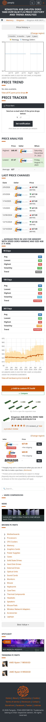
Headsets (11, 598)
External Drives (13, 568)
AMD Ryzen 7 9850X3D (19, 662)
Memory (10, 545)
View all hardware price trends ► (16, 378)
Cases (9, 556)
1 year (28, 36)
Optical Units (12, 571)
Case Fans (11, 590)
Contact (35, 702)
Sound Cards (12, 575)
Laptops (10, 616)
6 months (20, 36)
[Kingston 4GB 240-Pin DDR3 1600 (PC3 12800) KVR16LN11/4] (8, 402)
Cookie (36, 698)
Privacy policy (25, 698)
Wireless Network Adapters (18, 609)
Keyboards (11, 586)
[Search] (32, 3)
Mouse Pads (12, 605)
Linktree (37, 705)
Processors (12, 538)
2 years (35, 36)
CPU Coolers (12, 542)
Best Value (22, 624)
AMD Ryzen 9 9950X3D (20, 672)
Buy (39, 444)
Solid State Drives (14, 560)
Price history (22, 27)
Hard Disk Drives (14, 564)
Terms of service (13, 702)
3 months (12, 36)
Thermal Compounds (16, 594)
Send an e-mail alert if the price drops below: (23, 112)
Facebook (20, 705)
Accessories (12, 613)
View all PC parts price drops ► (15, 92)
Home (8, 698)
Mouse (10, 583)
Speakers (11, 601)
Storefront (9, 705)
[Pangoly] (7, 3)
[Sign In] (43, 3)
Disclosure (27, 470)
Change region (37, 33)
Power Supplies (13, 553)
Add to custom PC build (24, 388)
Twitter (29, 705)
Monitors (11, 579)
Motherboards (13, 534)
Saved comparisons (13, 495)
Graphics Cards (13, 549)
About (15, 698)
